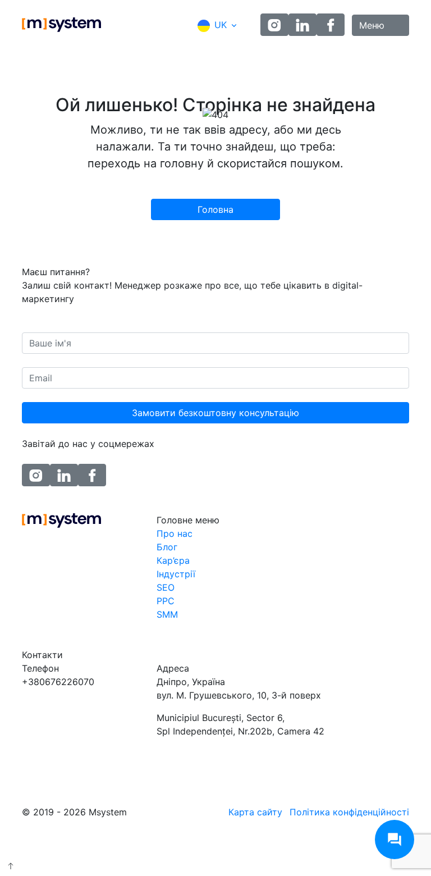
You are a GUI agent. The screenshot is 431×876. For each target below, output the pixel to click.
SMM (167, 614)
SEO (166, 587)
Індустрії (176, 574)
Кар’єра (173, 560)
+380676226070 (58, 681)
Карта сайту (255, 812)
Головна (215, 209)
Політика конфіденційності (349, 812)
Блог (167, 547)
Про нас (174, 533)
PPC (166, 600)
